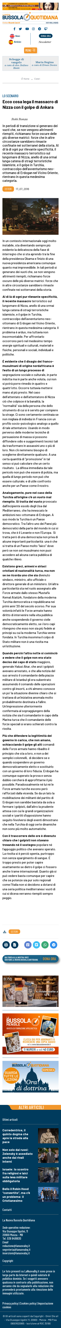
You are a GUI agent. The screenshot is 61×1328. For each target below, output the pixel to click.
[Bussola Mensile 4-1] (30, 991)
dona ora (46, 35)
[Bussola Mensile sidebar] (30, 1034)
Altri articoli (31, 1107)
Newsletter (45, 42)
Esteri (37, 78)
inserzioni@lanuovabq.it (16, 1253)
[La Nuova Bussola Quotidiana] (30, 17)
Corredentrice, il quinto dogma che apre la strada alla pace (15, 1136)
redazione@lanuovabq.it (16, 1246)
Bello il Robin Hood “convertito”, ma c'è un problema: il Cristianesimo (16, 1194)
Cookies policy (28, 1303)
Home (26, 78)
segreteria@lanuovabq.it (16, 1249)
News (17, 35)
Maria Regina (44, 62)
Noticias (17, 41)
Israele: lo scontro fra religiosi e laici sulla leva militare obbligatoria (15, 1175)
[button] (30, 50)
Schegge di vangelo (16, 60)
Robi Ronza (20, 119)
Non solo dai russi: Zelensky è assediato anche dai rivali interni (17, 1155)
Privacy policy (10, 1303)
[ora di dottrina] (30, 1076)
